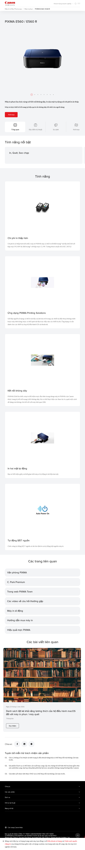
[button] (32, 95)
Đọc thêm (12, 726)
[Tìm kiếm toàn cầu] (75, 4)
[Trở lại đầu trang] (77, 835)
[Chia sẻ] (17, 744)
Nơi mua (11, 114)
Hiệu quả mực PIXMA (18, 630)
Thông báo (10, 718)
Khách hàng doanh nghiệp (63, 4)
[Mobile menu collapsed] (78, 3)
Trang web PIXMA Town (20, 591)
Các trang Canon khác (15, 827)
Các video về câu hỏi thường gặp (25, 601)
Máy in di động (15, 610)
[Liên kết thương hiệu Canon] (10, 3)
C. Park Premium (16, 582)
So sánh (56, 129)
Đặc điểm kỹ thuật (35, 129)
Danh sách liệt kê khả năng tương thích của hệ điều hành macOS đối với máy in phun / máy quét (40, 712)
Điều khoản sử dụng (54, 841)
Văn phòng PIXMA (17, 572)
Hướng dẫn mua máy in (20, 620)
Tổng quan (15, 129)
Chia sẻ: (8, 744)
